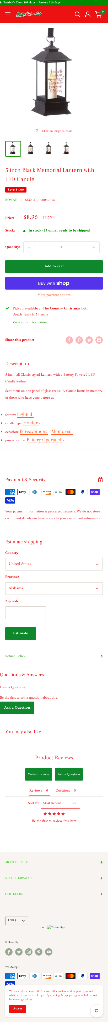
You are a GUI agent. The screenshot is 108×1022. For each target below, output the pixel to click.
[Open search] (77, 14)
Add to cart (54, 266)
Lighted (25, 414)
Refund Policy (15, 656)
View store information (30, 322)
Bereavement (34, 431)
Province (12, 577)
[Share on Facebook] (69, 340)
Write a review (38, 774)
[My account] (87, 14)
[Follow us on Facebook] (9, 952)
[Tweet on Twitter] (89, 340)
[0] (98, 14)
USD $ (12, 920)
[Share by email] (99, 340)
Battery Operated (45, 440)
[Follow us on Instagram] (29, 952)
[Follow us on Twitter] (19, 952)
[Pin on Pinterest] (79, 340)
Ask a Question (17, 707)
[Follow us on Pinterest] (38, 952)
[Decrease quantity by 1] (29, 247)
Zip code (12, 601)
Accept (17, 1009)
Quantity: (12, 247)
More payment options (54, 295)
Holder (31, 423)
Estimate (20, 633)
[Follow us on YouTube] (48, 952)
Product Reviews (54, 758)
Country (11, 553)
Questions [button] (63, 790)
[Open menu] (7, 14)
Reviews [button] (35, 790)
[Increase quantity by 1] (93, 247)
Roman (11, 200)
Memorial (62, 431)
